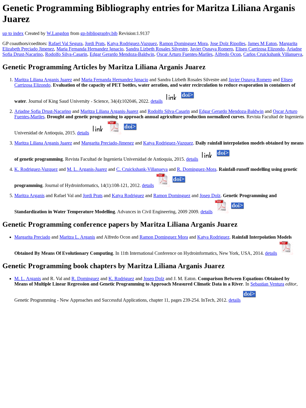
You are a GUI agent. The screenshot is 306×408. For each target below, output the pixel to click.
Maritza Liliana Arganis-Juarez (109, 111)
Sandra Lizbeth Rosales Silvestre (157, 48)
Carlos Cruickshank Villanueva (272, 54)
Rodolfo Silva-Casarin (66, 54)
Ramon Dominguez (171, 195)
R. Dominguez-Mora (196, 169)
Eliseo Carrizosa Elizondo (259, 48)
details (157, 101)
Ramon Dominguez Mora (183, 43)
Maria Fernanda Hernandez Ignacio (89, 48)
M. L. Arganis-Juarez (87, 169)
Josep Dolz (210, 195)
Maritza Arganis (29, 195)
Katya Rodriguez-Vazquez (132, 43)
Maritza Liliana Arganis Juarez (43, 79)
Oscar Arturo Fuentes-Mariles (184, 54)
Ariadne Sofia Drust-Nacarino (42, 111)
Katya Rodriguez (128, 195)
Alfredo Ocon (228, 54)
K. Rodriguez (121, 278)
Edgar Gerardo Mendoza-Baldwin (122, 54)
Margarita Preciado (32, 237)
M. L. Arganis (27, 278)
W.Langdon (58, 33)
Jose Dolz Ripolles (227, 43)
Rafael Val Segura (65, 43)
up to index (13, 33)
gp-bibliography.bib (98, 33)
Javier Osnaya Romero (211, 48)
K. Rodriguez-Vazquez (36, 169)
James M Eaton (262, 43)
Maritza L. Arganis (77, 237)
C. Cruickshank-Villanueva (142, 169)
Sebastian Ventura (267, 283)
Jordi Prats (95, 43)
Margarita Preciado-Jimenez (107, 142)
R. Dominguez (85, 278)
